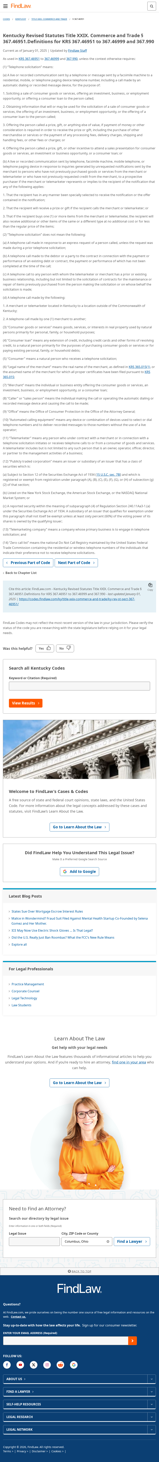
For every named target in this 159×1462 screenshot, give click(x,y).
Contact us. (18, 1316)
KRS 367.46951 (29, 59)
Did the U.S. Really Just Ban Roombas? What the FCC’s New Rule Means (63, 937)
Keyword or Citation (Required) (33, 678)
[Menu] (5, 6)
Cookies (56, 1451)
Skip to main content (79, 4)
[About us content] (151, 1379)
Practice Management (28, 984)
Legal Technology (24, 998)
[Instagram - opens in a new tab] (47, 1365)
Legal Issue (17, 1233)
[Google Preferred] (74, 1365)
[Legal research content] (151, 1417)
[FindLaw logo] (22, 6)
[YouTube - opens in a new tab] (20, 1365)
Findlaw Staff (77, 50)
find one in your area (129, 1062)
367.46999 (51, 59)
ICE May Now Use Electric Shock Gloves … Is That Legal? (52, 930)
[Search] (151, 6)
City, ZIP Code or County (79, 1233)
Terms (7, 1451)
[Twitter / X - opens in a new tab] (33, 1365)
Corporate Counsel (25, 991)
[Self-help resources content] (151, 1404)
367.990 (72, 59)
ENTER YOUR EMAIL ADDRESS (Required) (30, 1333)
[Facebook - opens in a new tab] (7, 1365)
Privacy (21, 1451)
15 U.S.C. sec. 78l (108, 474)
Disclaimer (39, 1451)
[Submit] (132, 1340)
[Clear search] (108, 1241)
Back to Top (81, 1271)
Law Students (21, 1005)
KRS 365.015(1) (139, 367)
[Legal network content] (151, 1429)
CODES (6, 19)
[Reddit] (60, 1365)
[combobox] (34, 1241)
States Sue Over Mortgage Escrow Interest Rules (48, 911)
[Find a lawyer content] (151, 1391)
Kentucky (20, 19)
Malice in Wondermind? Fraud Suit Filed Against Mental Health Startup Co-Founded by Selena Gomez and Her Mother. (79, 921)
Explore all (19, 944)
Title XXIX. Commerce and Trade (49, 19)
